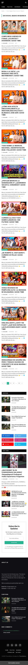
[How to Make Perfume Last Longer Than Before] (6, 418)
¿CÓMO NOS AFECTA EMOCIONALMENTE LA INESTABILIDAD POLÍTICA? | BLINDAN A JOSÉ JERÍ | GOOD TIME (13, 111)
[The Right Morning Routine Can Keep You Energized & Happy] (6, 409)
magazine (4, 33)
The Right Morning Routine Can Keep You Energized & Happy (19, 408)
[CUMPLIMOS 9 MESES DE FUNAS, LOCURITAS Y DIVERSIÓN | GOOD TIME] (14, 27)
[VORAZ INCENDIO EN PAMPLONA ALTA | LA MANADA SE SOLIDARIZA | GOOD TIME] (14, 279)
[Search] (25, 2)
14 (19, 383)
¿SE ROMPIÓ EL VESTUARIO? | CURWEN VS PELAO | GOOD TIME (13, 255)
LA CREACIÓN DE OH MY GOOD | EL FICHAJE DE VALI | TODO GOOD (19, 513)
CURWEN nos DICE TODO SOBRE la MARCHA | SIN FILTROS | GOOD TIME (11, 220)
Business (17, 7)
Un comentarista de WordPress (10, 630)
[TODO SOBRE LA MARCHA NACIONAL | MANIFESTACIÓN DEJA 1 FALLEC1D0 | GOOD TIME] (14, 136)
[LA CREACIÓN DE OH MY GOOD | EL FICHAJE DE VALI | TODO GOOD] (6, 514)
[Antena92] (15, 2)
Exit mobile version (14, 663)
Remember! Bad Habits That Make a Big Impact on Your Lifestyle (19, 399)
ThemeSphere (22, 656)
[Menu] (3, 2)
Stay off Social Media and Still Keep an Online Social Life (19, 426)
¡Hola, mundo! (6, 632)
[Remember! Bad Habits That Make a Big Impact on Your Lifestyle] (6, 400)
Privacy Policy (14, 548)
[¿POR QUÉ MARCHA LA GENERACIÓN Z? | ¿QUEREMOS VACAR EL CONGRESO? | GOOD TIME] (14, 171)
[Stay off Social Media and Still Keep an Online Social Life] (6, 427)
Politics (9, 7)
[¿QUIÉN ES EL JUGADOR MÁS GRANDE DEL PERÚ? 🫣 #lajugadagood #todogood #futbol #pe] (6, 504)
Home (3, 7)
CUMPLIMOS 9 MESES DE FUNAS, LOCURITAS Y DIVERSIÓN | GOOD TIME (11, 39)
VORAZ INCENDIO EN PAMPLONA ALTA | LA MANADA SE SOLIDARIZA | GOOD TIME (14, 290)
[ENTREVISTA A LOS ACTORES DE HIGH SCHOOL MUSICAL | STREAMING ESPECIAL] (6, 493)
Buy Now (18, 652)
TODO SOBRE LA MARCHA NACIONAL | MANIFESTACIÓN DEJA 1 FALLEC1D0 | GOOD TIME (14, 148)
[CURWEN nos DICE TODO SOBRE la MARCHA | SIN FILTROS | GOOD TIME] (14, 209)
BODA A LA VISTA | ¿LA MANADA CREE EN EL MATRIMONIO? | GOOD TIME (12, 74)
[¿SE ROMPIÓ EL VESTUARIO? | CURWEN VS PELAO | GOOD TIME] (14, 244)
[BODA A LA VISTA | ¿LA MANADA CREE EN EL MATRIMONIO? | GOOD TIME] (14, 62)
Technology (10, 652)
